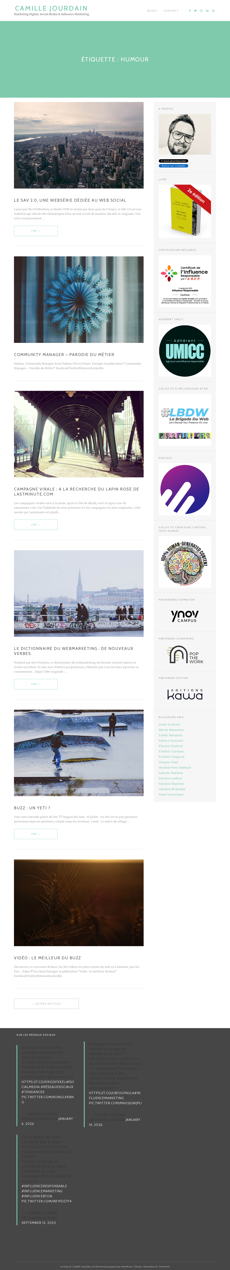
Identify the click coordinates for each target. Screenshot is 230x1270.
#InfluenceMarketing (42, 1191)
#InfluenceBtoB (37, 1196)
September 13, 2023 (39, 1223)
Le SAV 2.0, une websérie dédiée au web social (70, 200)
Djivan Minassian (171, 730)
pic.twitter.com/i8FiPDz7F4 (47, 1201)
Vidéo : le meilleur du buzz (47, 957)
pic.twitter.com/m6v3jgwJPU (115, 1103)
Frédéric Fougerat (172, 756)
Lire (36, 232)
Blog (151, 10)
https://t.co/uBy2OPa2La (111, 1093)
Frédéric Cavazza (171, 751)
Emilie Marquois (170, 735)
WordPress (127, 1266)
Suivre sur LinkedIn (173, 165)
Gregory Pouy (168, 762)
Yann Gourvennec (171, 794)
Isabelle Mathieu (171, 773)
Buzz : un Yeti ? (32, 807)
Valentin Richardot (172, 789)
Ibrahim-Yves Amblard (175, 767)
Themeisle (164, 1266)
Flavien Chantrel (171, 746)
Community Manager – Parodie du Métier (64, 354)
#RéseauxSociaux (57, 1087)
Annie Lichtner (169, 724)
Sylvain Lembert (170, 778)
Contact (171, 10)
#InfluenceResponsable (44, 1186)
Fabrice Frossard (171, 740)
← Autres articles (46, 1003)
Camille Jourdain (51, 8)
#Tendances (33, 1092)
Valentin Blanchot (171, 783)
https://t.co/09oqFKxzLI (44, 1082)
